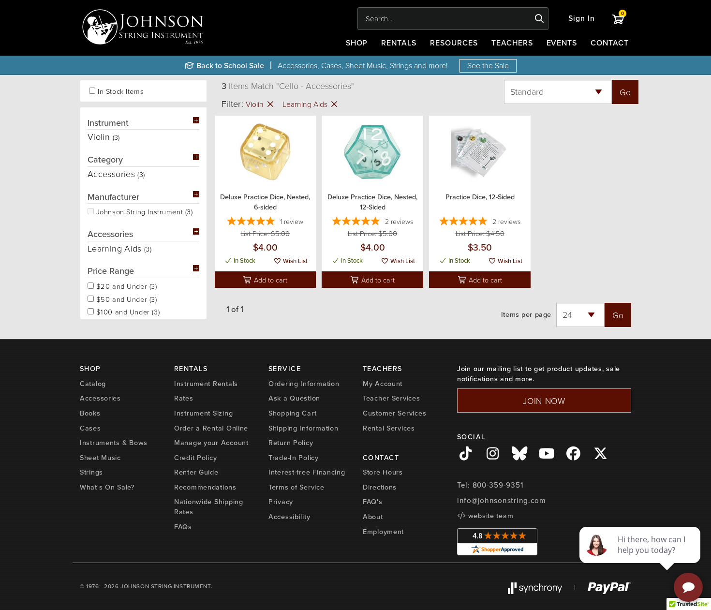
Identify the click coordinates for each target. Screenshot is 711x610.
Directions (380, 487)
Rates (183, 398)
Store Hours (383, 472)
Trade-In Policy (293, 457)
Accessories (100, 398)
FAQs (183, 526)
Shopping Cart (292, 413)
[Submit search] (539, 19)
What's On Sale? (107, 487)
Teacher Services (391, 398)
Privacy (280, 501)
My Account (382, 383)
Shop (357, 42)
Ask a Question (294, 398)
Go (625, 92)
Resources (454, 42)
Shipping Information (303, 428)
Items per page (526, 314)
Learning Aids (305, 104)
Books (90, 413)
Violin (256, 104)
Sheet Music (100, 457)
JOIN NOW (544, 400)
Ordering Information (303, 383)
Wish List (294, 261)
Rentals (398, 42)
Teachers (512, 42)
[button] (582, 18)
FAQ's (373, 501)
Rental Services (389, 428)
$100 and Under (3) (127, 311)
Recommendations (205, 487)
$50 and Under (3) (125, 298)
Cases (90, 428)
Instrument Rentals (206, 383)
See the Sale (488, 65)
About (373, 516)
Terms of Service (296, 487)
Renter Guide (196, 472)
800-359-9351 (498, 485)
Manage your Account (211, 442)
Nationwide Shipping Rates (208, 506)
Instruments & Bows (114, 442)
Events (562, 42)
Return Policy (290, 442)
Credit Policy (195, 457)
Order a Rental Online (211, 428)
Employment (383, 531)
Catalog (93, 383)
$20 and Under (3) (125, 285)
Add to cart (269, 279)
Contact (610, 42)
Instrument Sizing (203, 413)
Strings (91, 472)
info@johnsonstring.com (501, 500)
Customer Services (394, 413)
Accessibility (289, 516)
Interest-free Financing (306, 472)
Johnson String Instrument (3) (143, 211)
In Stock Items (121, 91)
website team (489, 515)
